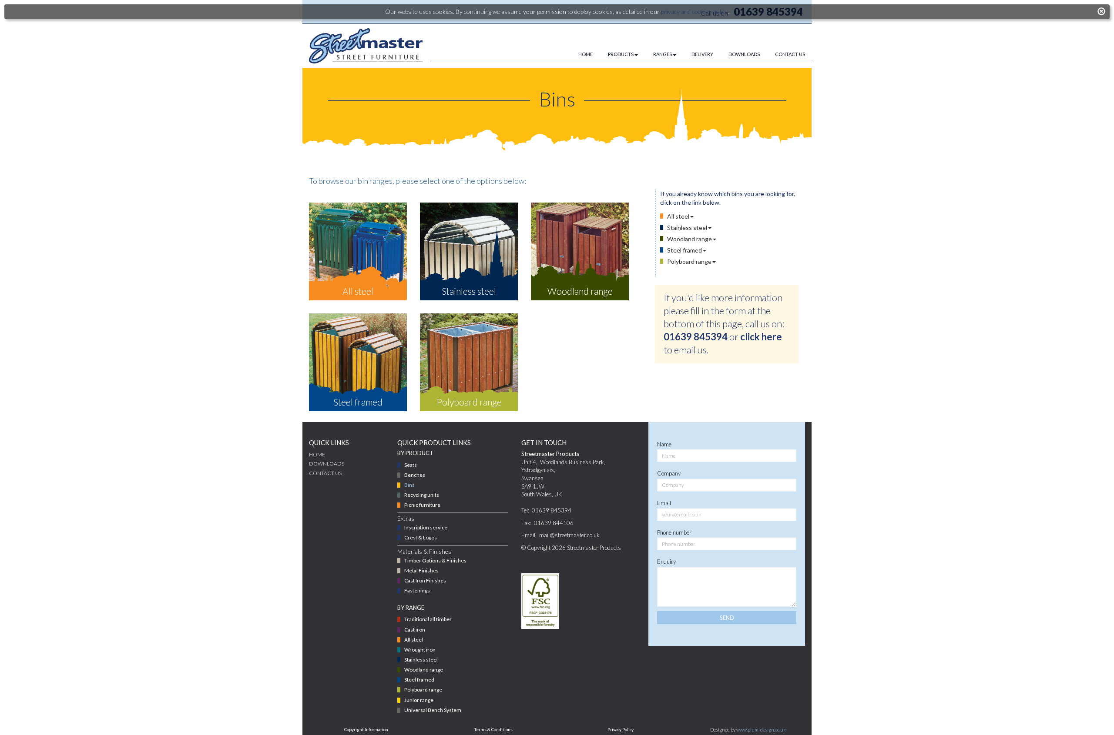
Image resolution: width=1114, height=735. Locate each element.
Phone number (674, 532)
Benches (414, 475)
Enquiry (666, 561)
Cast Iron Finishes (425, 580)
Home (317, 454)
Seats (410, 465)
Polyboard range (689, 261)
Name (664, 444)
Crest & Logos (420, 537)
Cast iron (414, 629)
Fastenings (417, 590)
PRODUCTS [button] (621, 54)
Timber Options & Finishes (435, 560)
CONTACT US (790, 54)
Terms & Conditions (493, 729)
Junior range (418, 700)
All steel (678, 216)
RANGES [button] (662, 54)
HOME (585, 54)
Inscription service (425, 527)
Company (669, 473)
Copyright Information (366, 729)
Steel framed (684, 250)
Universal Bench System (432, 710)
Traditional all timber (428, 619)
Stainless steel (687, 227)
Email (664, 502)
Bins (409, 485)
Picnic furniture (422, 505)
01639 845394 (696, 337)
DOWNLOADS (744, 54)
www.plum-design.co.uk (761, 729)
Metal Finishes (421, 570)
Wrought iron (420, 649)
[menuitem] (578, 54)
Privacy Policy (620, 729)
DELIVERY (702, 54)
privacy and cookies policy (694, 11)
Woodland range (689, 239)
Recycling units (421, 495)
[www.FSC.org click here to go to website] (540, 601)
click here (761, 337)
